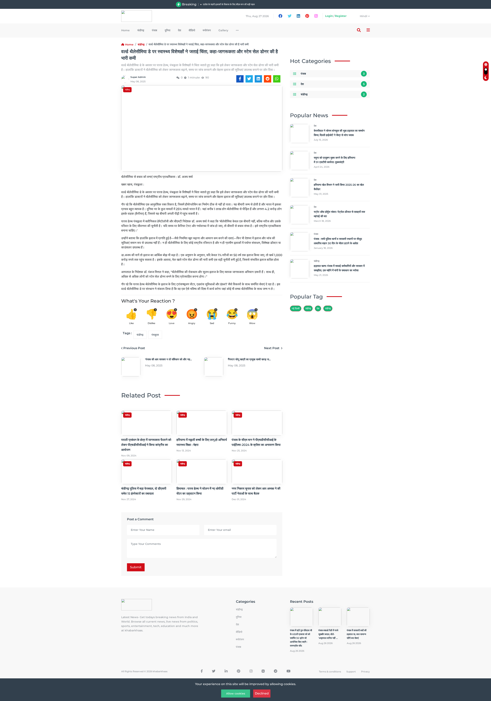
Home (125, 30)
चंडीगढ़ (328, 308)
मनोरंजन (207, 30)
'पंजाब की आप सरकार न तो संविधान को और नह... (168, 359)
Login (329, 16)
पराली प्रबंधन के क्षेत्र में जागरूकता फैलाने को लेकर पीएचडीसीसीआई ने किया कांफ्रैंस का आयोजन (146, 445)
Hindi (364, 16)
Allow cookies (235, 693)
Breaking (189, 4)
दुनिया (167, 30)
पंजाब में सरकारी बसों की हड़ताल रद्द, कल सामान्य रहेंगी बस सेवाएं (357, 634)
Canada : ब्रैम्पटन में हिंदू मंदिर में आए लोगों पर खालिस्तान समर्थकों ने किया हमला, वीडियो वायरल (243, 4)
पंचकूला (155, 334)
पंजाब (154, 30)
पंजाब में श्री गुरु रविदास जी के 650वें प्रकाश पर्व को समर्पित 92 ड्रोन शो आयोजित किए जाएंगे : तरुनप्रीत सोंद (301, 638)
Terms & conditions (330, 671)
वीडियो (192, 30)
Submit (136, 567)
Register (341, 16)
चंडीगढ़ (140, 30)
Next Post (272, 348)
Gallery (223, 30)
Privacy (365, 671)
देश (179, 30)
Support (351, 671)
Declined (262, 693)
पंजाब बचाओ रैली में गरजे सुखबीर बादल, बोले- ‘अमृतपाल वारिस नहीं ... (328, 634)
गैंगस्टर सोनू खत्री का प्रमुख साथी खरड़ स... (249, 359)
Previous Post (134, 348)
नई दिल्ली (296, 308)
